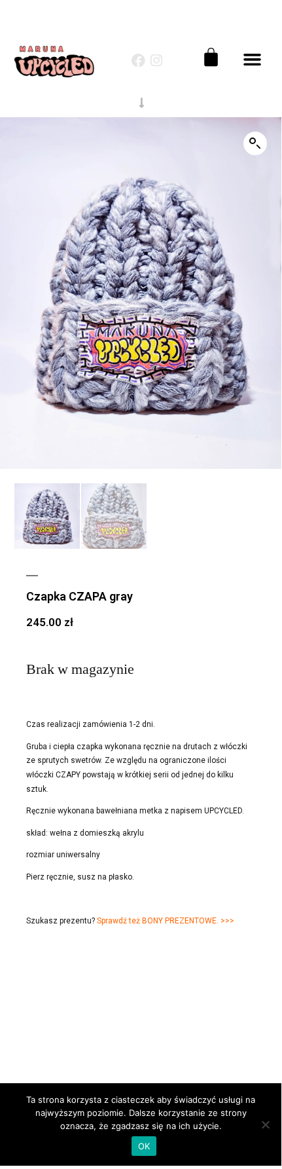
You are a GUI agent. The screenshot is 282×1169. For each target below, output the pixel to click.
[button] (252, 59)
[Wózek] (211, 57)
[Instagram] (157, 60)
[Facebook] (138, 60)
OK (144, 1146)
